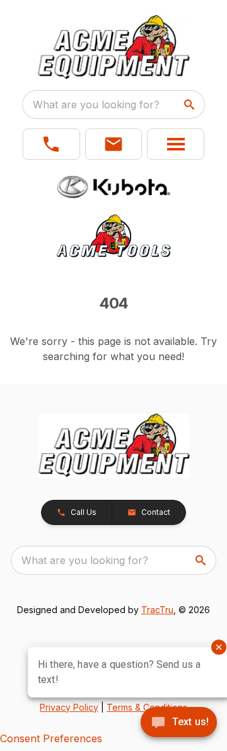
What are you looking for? (96, 104)
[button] (51, 144)
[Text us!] (179, 723)
